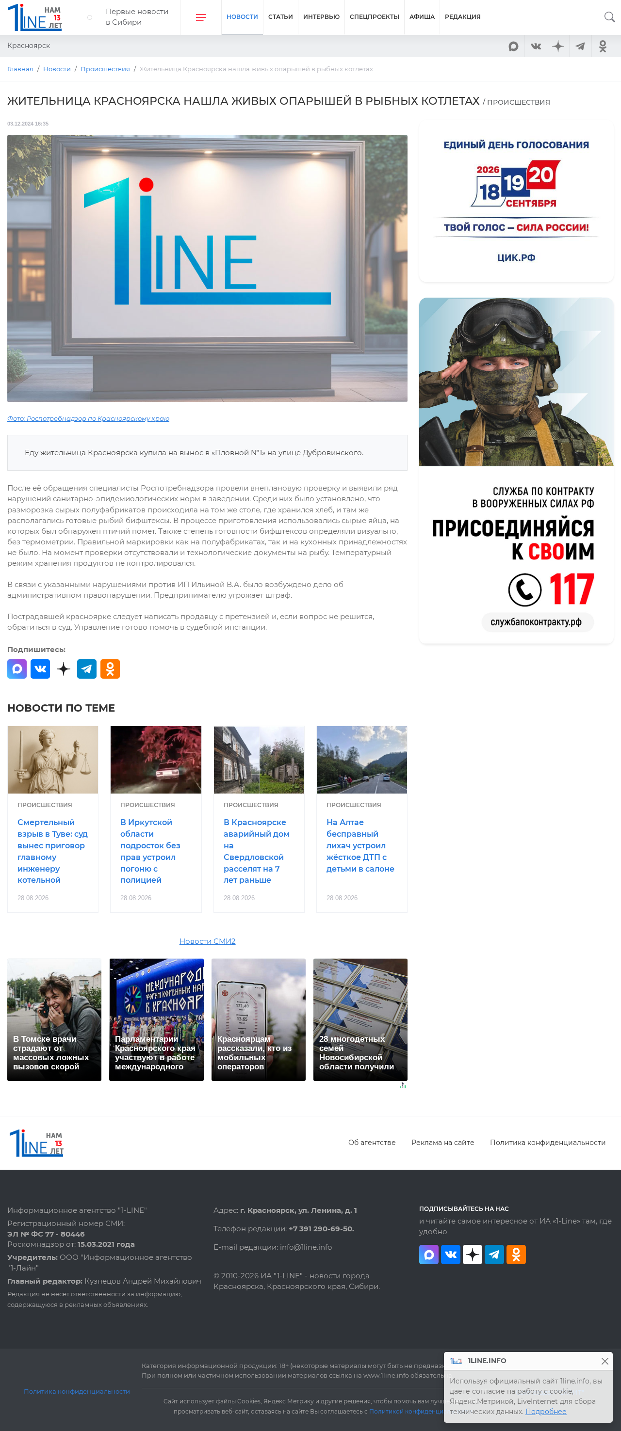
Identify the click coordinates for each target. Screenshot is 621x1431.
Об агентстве (372, 1142)
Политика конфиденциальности (548, 1142)
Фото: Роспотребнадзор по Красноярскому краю (88, 418)
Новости (242, 16)
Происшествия (44, 805)
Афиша (422, 16)
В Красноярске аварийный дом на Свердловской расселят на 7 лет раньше (257, 851)
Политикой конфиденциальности (420, 1411)
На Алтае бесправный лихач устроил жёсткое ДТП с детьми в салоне (360, 845)
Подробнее (546, 1411)
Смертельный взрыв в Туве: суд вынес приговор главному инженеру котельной (52, 851)
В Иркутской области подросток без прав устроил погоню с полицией (150, 851)
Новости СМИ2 (208, 941)
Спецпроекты (374, 16)
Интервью (321, 16)
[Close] (605, 1361)
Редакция (463, 16)
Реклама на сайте (442, 1142)
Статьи (280, 16)
